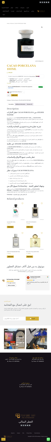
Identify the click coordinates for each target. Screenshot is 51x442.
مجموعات (22, 7)
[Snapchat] (44, 2)
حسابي (32, 11)
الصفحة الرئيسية (5, 7)
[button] (42, 27)
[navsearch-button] (3, 2)
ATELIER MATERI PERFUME (24, 100)
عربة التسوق (26, 11)
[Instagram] (42, 2)
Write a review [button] (11, 285)
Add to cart (14, 95)
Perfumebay (16, 122)
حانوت (27, 7)
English (3, 439)
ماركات (16, 7)
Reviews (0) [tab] (29, 104)
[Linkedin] (48, 2)
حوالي (12, 7)
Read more (10, 227)
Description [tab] (11, 104)
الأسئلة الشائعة (6, 11)
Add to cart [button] (29, 227)
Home (8, 23)
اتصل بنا (12, 11)
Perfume (12, 23)
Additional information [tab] (20, 104)
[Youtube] (46, 2)
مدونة (4, 14)
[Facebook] (40, 2)
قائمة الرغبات (19, 11)
